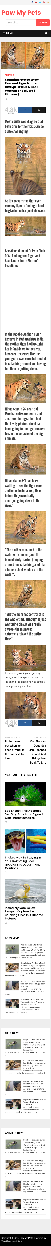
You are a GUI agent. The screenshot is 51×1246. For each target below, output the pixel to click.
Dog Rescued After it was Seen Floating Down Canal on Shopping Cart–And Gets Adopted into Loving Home (33, 949)
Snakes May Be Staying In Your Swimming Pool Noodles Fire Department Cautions (23, 863)
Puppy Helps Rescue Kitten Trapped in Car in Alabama (32, 1000)
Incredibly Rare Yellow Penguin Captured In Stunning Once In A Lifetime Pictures (24, 913)
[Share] (25, 110)
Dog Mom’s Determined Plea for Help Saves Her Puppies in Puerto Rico (33, 984)
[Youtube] (36, 2)
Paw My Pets (21, 12)
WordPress (7, 1241)
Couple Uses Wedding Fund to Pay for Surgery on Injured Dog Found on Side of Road (33, 965)
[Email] (48, 2)
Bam (19, 1241)
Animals (9, 75)
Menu (9, 33)
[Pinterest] (44, 2)
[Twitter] (40, 2)
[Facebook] (32, 2)
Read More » (27, 958)
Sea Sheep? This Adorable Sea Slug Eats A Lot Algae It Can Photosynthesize (24, 814)
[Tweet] (39, 110)
